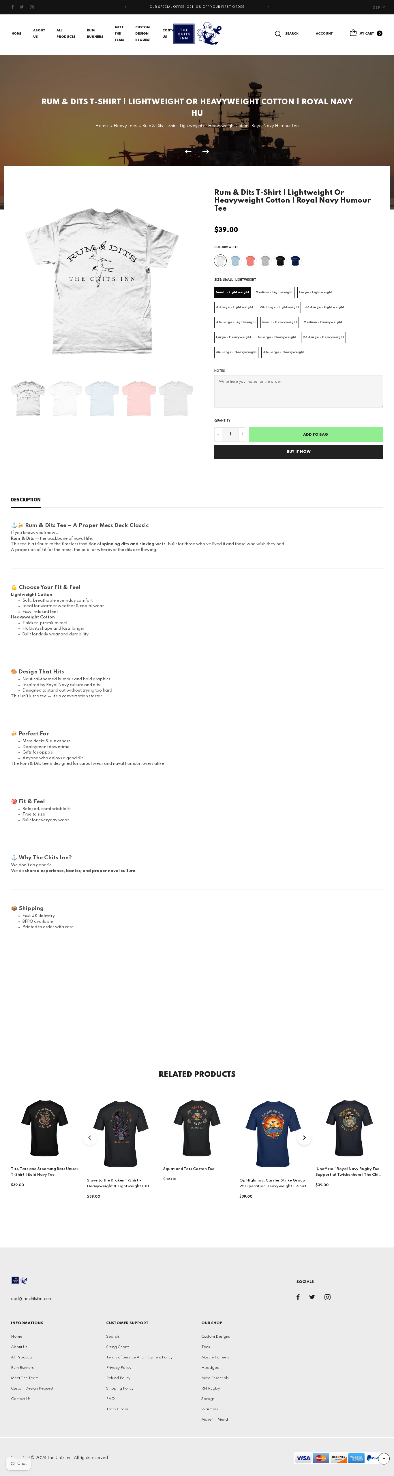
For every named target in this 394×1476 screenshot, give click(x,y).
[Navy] (295, 261)
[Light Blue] (235, 261)
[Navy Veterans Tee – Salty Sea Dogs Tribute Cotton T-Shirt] (191, 151)
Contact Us (21, 1399)
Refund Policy (118, 1378)
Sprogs (208, 1399)
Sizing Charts (118, 1347)
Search (112, 1337)
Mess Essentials (215, 1378)
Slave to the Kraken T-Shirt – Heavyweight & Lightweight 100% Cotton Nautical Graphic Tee (120, 1186)
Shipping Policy (120, 1388)
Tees (205, 1347)
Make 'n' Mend (214, 1420)
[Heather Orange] (250, 261)
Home (17, 33)
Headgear (211, 1368)
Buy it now (299, 452)
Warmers (209, 1409)
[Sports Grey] (265, 261)
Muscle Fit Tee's (215, 1357)
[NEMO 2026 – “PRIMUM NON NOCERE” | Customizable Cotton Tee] (205, 151)
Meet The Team (119, 34)
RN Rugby (210, 1388)
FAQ (110, 1399)
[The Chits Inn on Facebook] (13, 7)
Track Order (117, 1409)
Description (26, 500)
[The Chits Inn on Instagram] (32, 7)
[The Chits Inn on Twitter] (22, 7)
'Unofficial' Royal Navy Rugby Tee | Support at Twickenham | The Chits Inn (349, 1174)
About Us (19, 1347)
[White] (220, 261)
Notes (219, 370)
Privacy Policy (118, 1368)
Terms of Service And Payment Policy (139, 1357)
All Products (22, 1357)
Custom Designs (215, 1337)
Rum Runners (22, 1368)
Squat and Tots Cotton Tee (188, 1169)
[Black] (280, 261)
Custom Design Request (143, 34)
